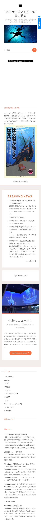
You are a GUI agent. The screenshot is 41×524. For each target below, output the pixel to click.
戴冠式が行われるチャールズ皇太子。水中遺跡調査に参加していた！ (22, 229)
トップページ (8, 377)
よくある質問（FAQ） (11, 393)
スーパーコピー (9, 407)
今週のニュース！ (20, 320)
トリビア (7, 390)
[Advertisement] (20, 83)
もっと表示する (31, 261)
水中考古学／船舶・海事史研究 (20, 14)
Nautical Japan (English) (13, 404)
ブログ (6, 383)
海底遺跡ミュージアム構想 (13, 452)
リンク (6, 400)
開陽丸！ (23, 217)
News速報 (21, 327)
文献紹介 (7, 397)
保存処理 (7, 387)
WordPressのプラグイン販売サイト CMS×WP (20, 484)
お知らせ (7, 380)
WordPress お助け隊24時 (13, 506)
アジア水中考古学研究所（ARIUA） (16, 434)
